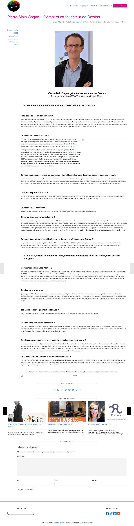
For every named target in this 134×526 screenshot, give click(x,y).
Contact (67, 523)
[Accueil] (70, 6)
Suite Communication (86, 523)
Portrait (61, 22)
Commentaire (20, 456)
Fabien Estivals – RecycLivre (60, 424)
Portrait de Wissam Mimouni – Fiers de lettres (24, 425)
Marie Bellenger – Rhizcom (99, 424)
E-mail (56, 480)
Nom (18, 480)
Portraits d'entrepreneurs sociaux (77, 22)
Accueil (55, 22)
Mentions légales (59, 523)
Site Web (94, 480)
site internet (114, 372)
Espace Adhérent (120, 6)
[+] (27, 411)
